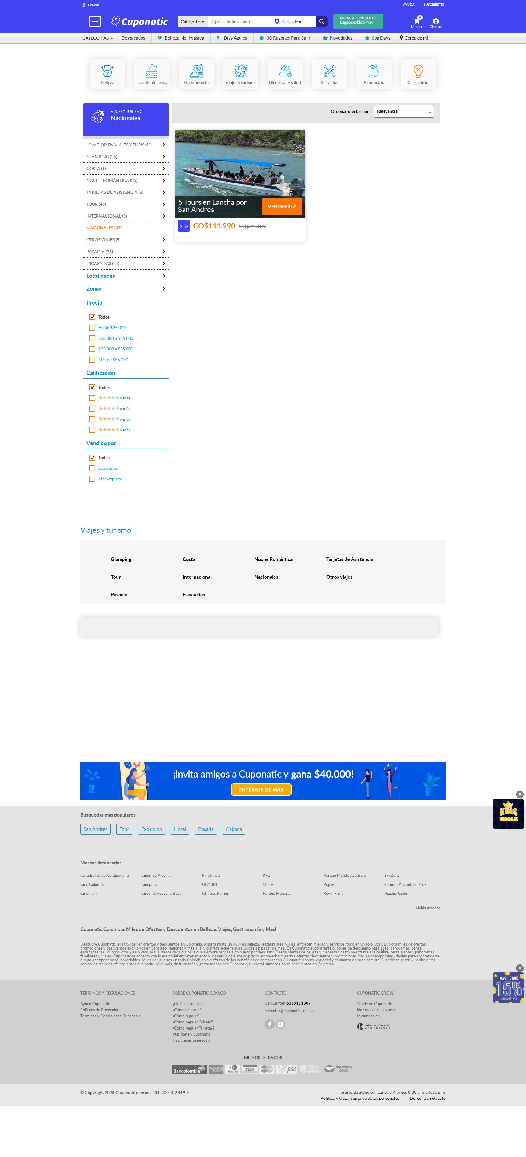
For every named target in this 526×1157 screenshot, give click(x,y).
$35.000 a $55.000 (115, 349)
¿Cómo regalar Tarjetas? (193, 1028)
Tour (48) (96, 204)
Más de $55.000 (113, 359)
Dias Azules (235, 37)
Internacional (197, 577)
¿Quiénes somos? (187, 1004)
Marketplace (110, 478)
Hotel (180, 829)
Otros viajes (339, 577)
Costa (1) (96, 168)
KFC (266, 875)
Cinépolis (149, 884)
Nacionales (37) (104, 227)
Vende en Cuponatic (374, 1004)
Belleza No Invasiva (184, 37)
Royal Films (333, 893)
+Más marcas (428, 907)
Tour (116, 577)
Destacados (133, 37)
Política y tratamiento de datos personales (360, 1098)
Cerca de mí (416, 37)
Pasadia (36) (99, 251)
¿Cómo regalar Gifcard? (193, 1022)
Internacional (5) (106, 216)
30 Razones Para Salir (288, 37)
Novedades (341, 37)
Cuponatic (108, 468)
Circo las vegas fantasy (161, 893)
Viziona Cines (396, 893)
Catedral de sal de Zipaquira (104, 875)
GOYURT (210, 884)
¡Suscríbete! (433, 4)
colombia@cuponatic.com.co (289, 1011)
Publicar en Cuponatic (191, 1034)
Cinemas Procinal (156, 875)
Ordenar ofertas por (350, 111)
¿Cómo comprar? (187, 1010)
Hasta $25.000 (112, 327)
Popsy (329, 884)
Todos (104, 317)
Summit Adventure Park (405, 884)
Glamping (121, 559)
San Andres (95, 829)
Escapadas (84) (102, 263)
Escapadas (194, 594)
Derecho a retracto (428, 1098)
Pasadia (119, 594)
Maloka (269, 884)
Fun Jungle (211, 875)
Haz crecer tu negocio (191, 1040)
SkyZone (392, 875)
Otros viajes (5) (103, 239)
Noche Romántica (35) (111, 180)
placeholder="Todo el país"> (299, 21)
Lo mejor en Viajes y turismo (119, 144)
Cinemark (88, 893)
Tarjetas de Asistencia (349, 559)
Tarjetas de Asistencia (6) (114, 192)
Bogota (93, 4)
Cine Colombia (93, 884)
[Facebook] (270, 1024)
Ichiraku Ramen (215, 893)
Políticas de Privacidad (99, 1010)
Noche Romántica (273, 559)
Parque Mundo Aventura (345, 875)
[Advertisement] (263, 709)
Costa (189, 559)
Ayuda (409, 4)
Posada (206, 829)
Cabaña (234, 829)
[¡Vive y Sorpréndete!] (140, 21)
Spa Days (381, 37)
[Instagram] (280, 1024)
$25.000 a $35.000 (115, 338)
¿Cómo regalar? (186, 1016)
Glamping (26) (101, 156)
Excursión (151, 829)
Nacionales (266, 577)
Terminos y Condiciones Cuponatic (110, 1016)
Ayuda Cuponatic (95, 1004)
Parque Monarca (277, 893)
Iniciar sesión (368, 1016)
